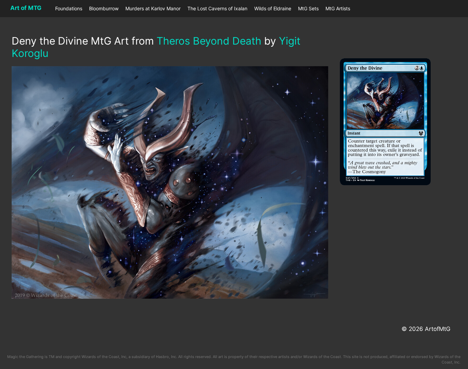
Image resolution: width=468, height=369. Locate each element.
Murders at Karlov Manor (153, 8)
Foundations (68, 8)
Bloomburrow (104, 8)
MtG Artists (337, 8)
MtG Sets (308, 8)
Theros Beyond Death (209, 41)
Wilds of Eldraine (272, 8)
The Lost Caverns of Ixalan (217, 8)
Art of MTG (25, 7)
